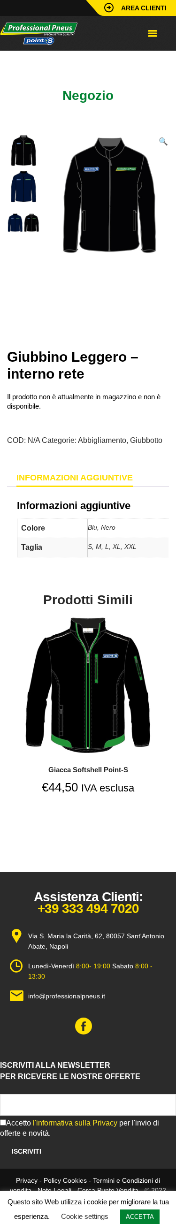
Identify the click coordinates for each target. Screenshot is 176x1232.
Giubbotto (114, 64)
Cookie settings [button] (84, 1216)
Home (16, 64)
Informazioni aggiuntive (74, 477)
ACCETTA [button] (140, 1216)
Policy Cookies (65, 1180)
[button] (163, 142)
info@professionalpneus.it (66, 996)
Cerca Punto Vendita (107, 1190)
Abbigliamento (62, 64)
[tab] (74, 477)
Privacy (27, 1180)
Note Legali (54, 1190)
